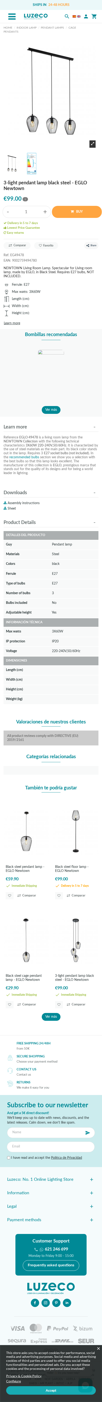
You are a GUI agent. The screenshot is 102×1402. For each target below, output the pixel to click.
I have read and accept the (46, 1158)
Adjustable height (19, 612)
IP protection (15, 641)
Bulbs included (16, 603)
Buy (79, 211)
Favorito (48, 245)
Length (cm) (20, 299)
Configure (13, 1381)
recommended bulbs (24, 457)
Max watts (19, 292)
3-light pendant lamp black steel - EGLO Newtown (74, 978)
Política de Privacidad (66, 1158)
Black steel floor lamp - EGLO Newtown (71, 869)
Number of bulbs (18, 593)
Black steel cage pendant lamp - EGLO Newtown (24, 978)
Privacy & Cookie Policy (24, 1376)
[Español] (74, 16)
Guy (9, 544)
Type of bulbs (15, 583)
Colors (10, 564)
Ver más (51, 409)
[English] (79, 16)
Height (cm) (20, 313)
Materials (12, 554)
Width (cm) (20, 306)
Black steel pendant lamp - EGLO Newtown (25, 869)
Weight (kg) (14, 699)
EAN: (7, 260)
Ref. (6, 255)
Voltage (11, 651)
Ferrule (17, 284)
